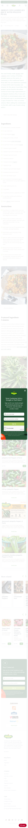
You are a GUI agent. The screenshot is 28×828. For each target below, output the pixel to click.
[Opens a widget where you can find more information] (23, 825)
